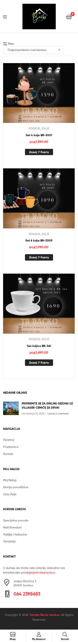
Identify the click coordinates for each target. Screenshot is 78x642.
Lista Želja (9, 494)
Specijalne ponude (15, 520)
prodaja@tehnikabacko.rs (38, 572)
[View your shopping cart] (69, 16)
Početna (8, 439)
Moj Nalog (9, 480)
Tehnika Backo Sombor (44, 615)
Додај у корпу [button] (39, 152)
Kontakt (8, 454)
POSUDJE (34, 128)
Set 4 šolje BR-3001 (39, 135)
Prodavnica (11, 446)
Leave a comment (58, 413)
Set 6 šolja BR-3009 (38, 240)
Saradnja (9, 541)
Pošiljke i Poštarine (15, 534)
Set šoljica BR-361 (39, 346)
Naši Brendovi (12, 527)
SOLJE (45, 128)
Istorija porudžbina (15, 487)
